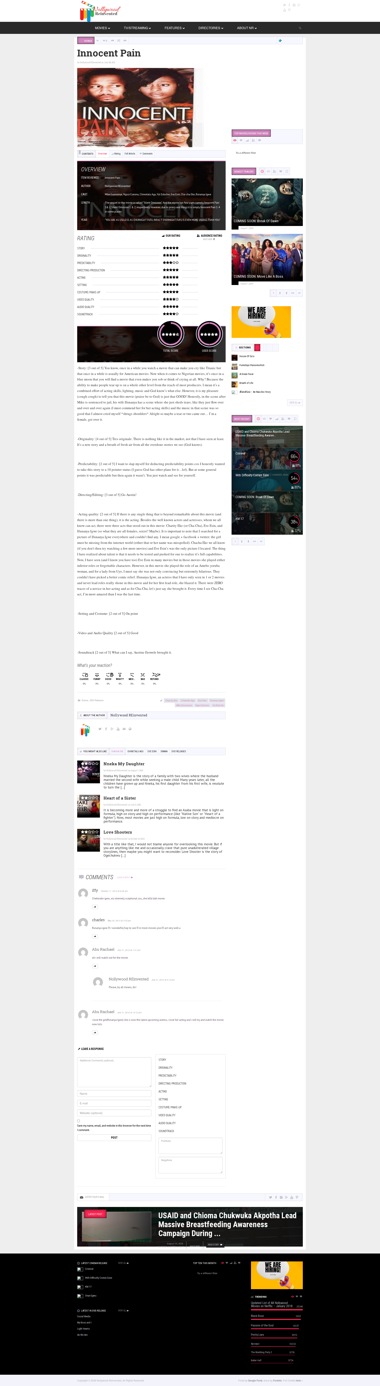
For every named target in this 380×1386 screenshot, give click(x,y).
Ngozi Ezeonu (202, 705)
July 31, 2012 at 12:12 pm (129, 1012)
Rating (117, 153)
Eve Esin (202, 700)
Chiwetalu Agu (188, 700)
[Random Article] (119, 40)
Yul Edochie (218, 705)
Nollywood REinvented (90, 62)
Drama (85, 700)
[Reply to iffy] (95, 907)
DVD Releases (97, 700)
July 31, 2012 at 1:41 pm (128, 950)
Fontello (277, 1380)
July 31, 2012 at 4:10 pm (163, 979)
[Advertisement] (267, 95)
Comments (147, 153)
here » (299, 1380)
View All (293, 402)
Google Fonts (255, 1380)
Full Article (130, 153)
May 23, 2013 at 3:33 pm (119, 920)
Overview (102, 153)
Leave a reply (123, 877)
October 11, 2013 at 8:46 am (114, 891)
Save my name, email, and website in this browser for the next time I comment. (114, 1128)
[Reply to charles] (95, 936)
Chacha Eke (171, 700)
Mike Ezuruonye (184, 705)
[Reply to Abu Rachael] (95, 966)
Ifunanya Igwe (217, 700)
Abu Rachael (103, 949)
